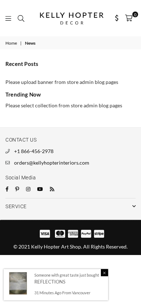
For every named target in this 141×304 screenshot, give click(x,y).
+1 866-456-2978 (34, 151)
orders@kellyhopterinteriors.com (51, 163)
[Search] (20, 18)
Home (11, 43)
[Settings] (117, 18)
